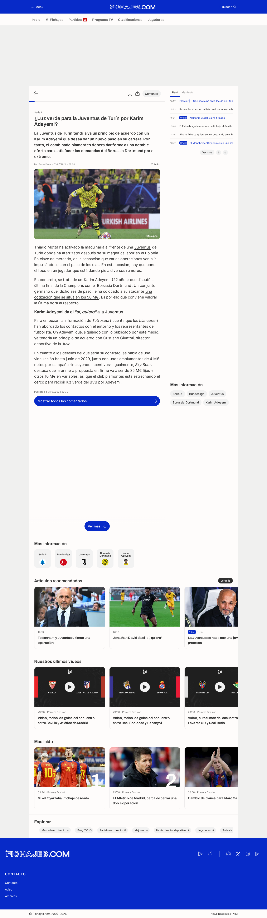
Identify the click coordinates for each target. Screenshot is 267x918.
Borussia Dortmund (114, 285)
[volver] (35, 94)
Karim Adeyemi (97, 279)
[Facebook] (228, 854)
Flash (175, 92)
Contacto (11, 882)
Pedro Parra (45, 164)
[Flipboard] (257, 854)
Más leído (187, 92)
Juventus (143, 247)
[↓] (225, 152)
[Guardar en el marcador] (129, 93)
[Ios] (210, 854)
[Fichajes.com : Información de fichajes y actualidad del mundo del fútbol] (133, 6)
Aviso (8, 889)
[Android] (201, 854)
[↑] (218, 152)
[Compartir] (137, 93)
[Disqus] (97, 478)
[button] (37, 6)
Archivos (11, 896)
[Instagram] (247, 854)
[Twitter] (238, 854)
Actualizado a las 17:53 (224, 913)
